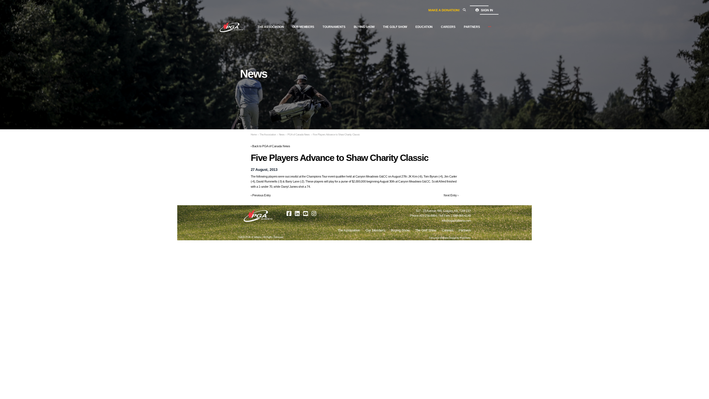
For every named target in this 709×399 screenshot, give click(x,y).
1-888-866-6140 (461, 215)
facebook (289, 213)
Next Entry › (451, 195)
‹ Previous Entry (261, 195)
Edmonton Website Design (442, 237)
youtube (305, 213)
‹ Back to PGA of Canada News (270, 146)
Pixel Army (465, 237)
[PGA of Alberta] (232, 27)
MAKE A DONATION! (444, 10)
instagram (314, 213)
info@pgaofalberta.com (456, 220)
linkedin (297, 213)
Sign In (486, 10)
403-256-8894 (428, 215)
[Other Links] (489, 27)
